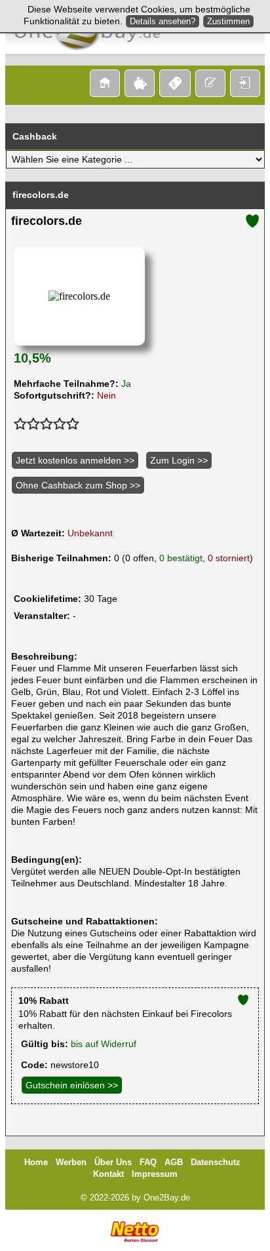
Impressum (155, 1174)
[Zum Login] (245, 83)
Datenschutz (216, 1162)
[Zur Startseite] (105, 83)
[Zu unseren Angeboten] (140, 83)
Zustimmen (228, 21)
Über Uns (113, 1162)
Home (36, 1162)
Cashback (34, 136)
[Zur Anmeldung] (210, 83)
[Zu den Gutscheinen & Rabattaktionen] (175, 83)
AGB (173, 1162)
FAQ (148, 1162)
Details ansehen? (162, 21)
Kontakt (108, 1174)
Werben (71, 1162)
